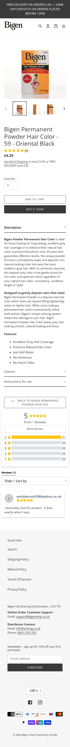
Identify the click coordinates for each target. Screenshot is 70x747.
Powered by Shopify (46, 734)
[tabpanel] (35, 300)
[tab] (35, 228)
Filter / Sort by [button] (16, 481)
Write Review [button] (35, 429)
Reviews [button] (8, 472)
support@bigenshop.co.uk (33, 616)
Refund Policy (17, 569)
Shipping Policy (18, 559)
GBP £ (34, 691)
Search (12, 549)
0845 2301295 (26, 632)
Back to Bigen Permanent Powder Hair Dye (38, 402)
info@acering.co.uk (28, 628)
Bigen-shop (28, 734)
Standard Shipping (16, 161)
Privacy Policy (17, 589)
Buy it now (35, 209)
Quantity (9, 178)
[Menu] (64, 26)
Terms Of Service (19, 579)
